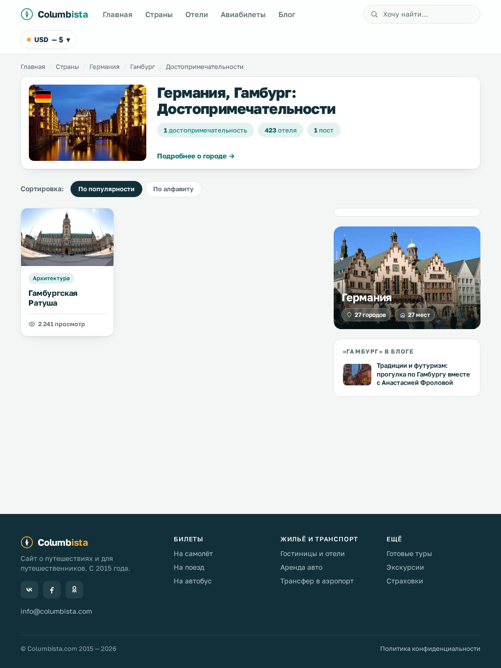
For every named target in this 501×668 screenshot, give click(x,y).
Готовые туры (409, 553)
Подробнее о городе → (196, 156)
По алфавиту (173, 189)
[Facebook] (52, 590)
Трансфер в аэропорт (317, 581)
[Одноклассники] (74, 590)
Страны (159, 14)
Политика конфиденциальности (430, 648)
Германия (104, 66)
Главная (118, 14)
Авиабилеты (243, 14)
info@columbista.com (56, 611)
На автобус (193, 581)
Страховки (405, 581)
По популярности (106, 189)
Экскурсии (405, 567)
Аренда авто (301, 567)
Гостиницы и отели (312, 553)
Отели (196, 14)
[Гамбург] (87, 123)
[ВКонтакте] (29, 590)
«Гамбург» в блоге (378, 351)
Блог (287, 14)
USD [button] (52, 39)
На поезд (189, 567)
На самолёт (193, 553)
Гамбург (142, 66)
